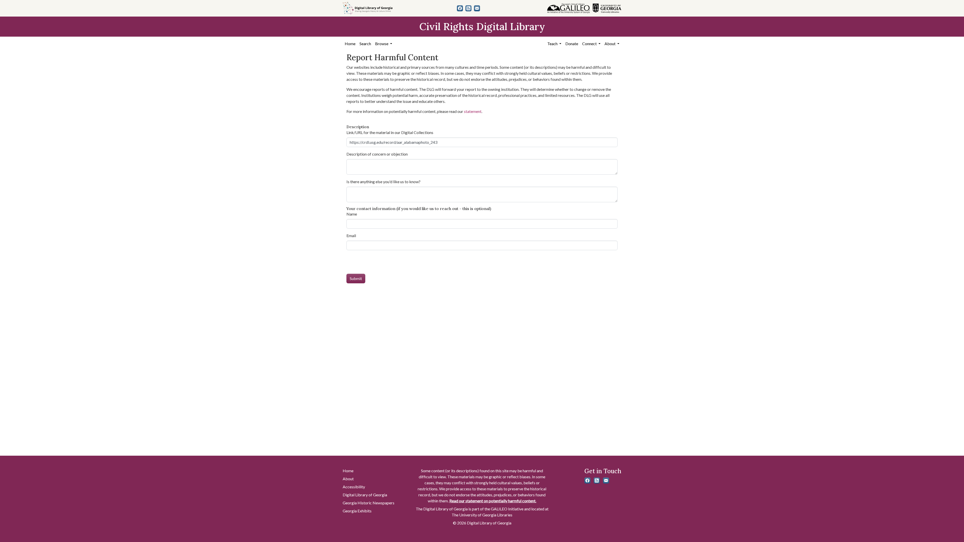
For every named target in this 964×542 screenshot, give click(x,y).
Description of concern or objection (377, 154)
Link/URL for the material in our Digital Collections (389, 132)
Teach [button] (552, 43)
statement (472, 111)
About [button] (610, 43)
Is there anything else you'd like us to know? (383, 181)
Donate (571, 43)
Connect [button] (589, 43)
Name (351, 214)
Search (365, 43)
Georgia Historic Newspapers (368, 502)
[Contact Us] (477, 8)
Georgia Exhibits (357, 510)
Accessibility (354, 486)
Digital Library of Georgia (365, 494)
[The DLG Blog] (468, 8)
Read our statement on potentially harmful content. (492, 500)
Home (350, 43)
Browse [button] (382, 43)
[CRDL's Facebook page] (460, 8)
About (348, 478)
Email (351, 235)
